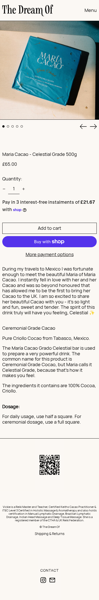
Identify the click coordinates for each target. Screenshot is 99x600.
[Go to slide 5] (22, 126)
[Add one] (24, 189)
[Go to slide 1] (3, 126)
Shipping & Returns (49, 533)
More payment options (50, 254)
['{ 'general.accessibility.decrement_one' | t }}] (4, 189)
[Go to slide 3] (12, 126)
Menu (91, 10)
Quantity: (12, 179)
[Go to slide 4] (17, 126)
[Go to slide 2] (8, 126)
